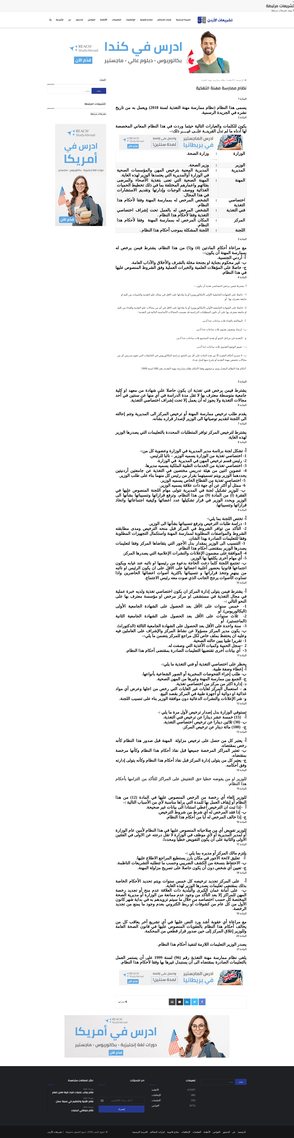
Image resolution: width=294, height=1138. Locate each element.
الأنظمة (103, 20)
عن (69, 20)
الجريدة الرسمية (183, 20)
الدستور (79, 20)
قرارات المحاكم (164, 20)
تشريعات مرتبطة (98, 113)
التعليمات (116, 20)
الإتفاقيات (130, 20)
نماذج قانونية (146, 20)
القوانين (91, 20)
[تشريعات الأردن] (215, 20)
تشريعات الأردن (54, 1132)
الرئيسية (59, 20)
